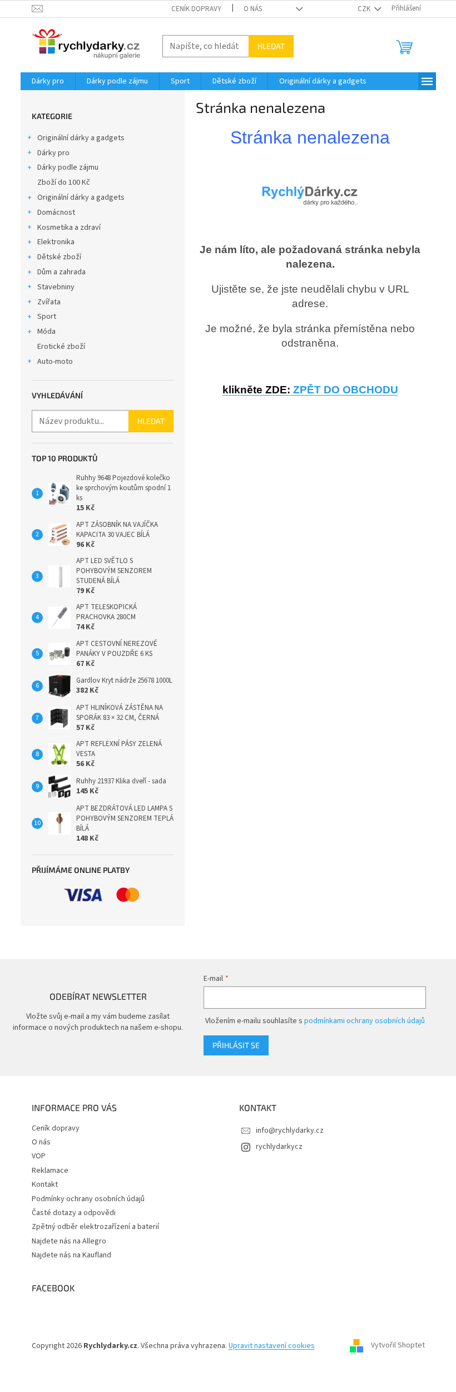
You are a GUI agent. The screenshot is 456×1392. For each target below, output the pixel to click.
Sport (46, 316)
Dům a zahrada (61, 272)
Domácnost (56, 212)
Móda (46, 331)
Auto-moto (55, 361)
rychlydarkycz (279, 1146)
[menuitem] (48, 81)
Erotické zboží (61, 346)
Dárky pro (53, 153)
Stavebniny (56, 287)
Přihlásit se (236, 1045)
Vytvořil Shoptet (398, 1345)
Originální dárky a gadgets (81, 138)
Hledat (271, 46)
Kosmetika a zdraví (69, 227)
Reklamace (50, 1170)
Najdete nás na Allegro (69, 1241)
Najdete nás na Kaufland (71, 1255)
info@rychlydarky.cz (290, 1130)
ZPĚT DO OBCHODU (310, 390)
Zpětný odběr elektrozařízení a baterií (95, 1226)
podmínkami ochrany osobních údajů (364, 1020)
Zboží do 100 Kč (63, 182)
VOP (39, 1156)
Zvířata (49, 302)
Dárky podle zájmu (67, 167)
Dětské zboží (59, 257)
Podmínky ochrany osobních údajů (88, 1199)
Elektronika (56, 242)
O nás (253, 9)
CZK (365, 9)
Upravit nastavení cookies (272, 1345)
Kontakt (45, 1184)
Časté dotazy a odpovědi (74, 1212)
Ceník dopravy (196, 9)
